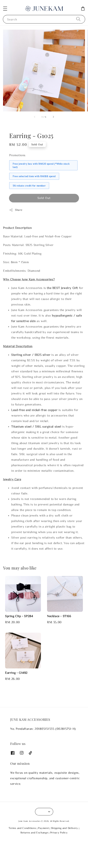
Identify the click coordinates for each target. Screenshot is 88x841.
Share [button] (19, 209)
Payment (43, 828)
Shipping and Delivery (64, 828)
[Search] (78, 19)
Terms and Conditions (22, 828)
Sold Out (44, 197)
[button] (5, 8)
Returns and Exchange (34, 832)
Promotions (17, 155)
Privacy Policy (59, 832)
